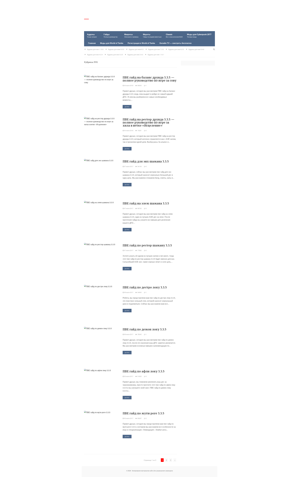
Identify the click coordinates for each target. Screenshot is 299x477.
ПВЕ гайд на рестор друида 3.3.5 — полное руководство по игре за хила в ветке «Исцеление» (148, 122)
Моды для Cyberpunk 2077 (199, 35)
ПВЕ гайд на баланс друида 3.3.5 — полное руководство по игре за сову (149, 79)
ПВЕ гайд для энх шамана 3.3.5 (146, 161)
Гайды (110, 35)
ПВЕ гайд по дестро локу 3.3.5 (145, 287)
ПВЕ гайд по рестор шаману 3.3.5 (147, 245)
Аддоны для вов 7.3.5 (156, 49)
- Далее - (127, 107)
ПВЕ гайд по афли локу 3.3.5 (143, 371)
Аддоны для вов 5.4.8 (196, 49)
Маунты (152, 35)
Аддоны (92, 35)
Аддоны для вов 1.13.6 (95, 49)
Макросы (131, 35)
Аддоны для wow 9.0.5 (116, 49)
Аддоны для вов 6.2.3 (176, 49)
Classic (174, 35)
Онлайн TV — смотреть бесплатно (175, 43)
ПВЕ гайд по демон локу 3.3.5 (144, 329)
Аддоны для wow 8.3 (136, 49)
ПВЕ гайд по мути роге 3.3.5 (143, 413)
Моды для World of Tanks (111, 43)
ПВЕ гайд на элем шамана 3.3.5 (146, 203)
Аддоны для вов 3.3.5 (115, 54)
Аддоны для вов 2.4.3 (135, 54)
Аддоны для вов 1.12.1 (156, 54)
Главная (92, 43)
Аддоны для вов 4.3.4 (95, 54)
